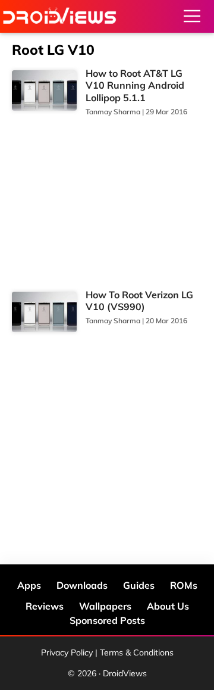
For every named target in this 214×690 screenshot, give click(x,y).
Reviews (45, 606)
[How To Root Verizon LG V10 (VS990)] (44, 312)
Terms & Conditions (137, 652)
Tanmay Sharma (113, 111)
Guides (139, 585)
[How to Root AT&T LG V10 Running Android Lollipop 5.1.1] (44, 90)
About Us (168, 606)
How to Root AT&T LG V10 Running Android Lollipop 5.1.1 (135, 85)
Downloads (82, 585)
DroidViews (59, 16)
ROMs (183, 585)
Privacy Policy (67, 652)
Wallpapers (105, 606)
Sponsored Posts (107, 620)
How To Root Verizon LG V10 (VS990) (139, 301)
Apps (29, 585)
